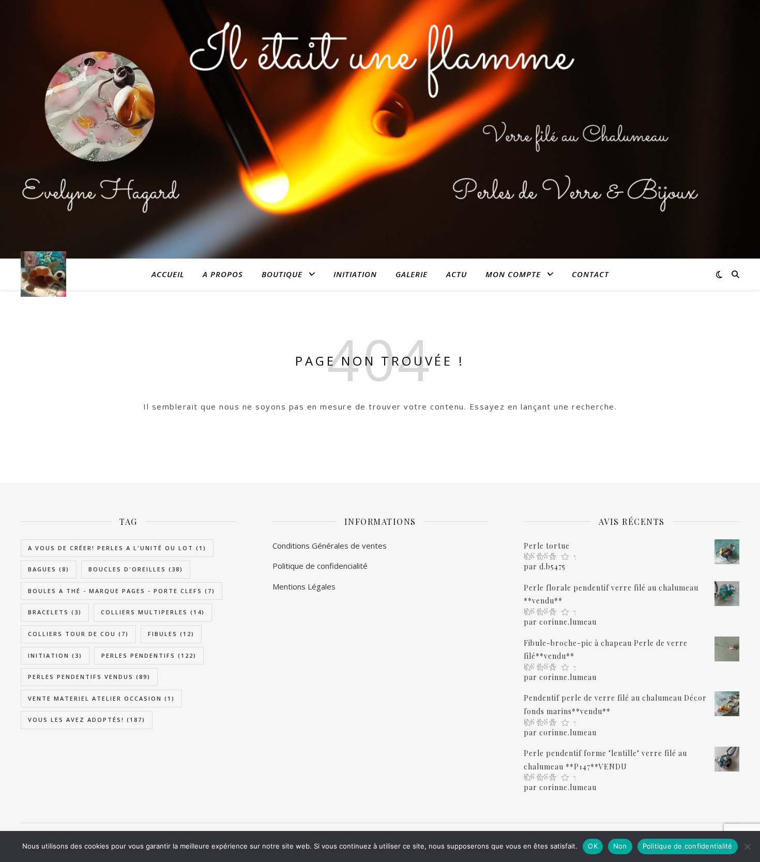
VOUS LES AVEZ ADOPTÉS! (86, 719)
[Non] (747, 846)
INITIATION (355, 274)
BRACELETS (55, 612)
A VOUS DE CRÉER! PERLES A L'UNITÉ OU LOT (117, 548)
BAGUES (48, 569)
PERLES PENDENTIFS (148, 655)
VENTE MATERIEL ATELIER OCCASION (101, 698)
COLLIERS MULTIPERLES (153, 612)
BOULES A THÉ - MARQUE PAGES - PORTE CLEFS (121, 591)
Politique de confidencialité (320, 566)
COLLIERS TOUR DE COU (78, 634)
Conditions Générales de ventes (329, 545)
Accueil (167, 274)
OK (593, 846)
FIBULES (171, 634)
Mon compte (513, 274)
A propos (223, 274)
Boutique (282, 274)
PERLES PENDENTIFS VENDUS (89, 676)
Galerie (412, 274)
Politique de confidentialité (688, 846)
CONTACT (590, 274)
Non (620, 846)
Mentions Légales (304, 586)
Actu (456, 274)
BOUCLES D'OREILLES (135, 569)
